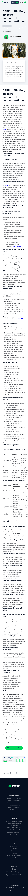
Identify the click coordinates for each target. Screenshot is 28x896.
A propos (14, 848)
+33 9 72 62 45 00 (16, 875)
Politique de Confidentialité (14, 890)
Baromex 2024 (14, 809)
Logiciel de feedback (14, 830)
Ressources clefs (14, 795)
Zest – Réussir (17, 246)
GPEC (14, 131)
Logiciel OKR (14, 834)
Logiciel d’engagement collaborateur (14, 824)
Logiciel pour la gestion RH (14, 821)
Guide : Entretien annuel (14, 803)
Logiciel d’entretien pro (14, 827)
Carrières (14, 851)
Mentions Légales (20, 888)
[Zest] (5, 2)
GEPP (20, 319)
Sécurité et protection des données (14, 856)
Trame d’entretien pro (14, 800)
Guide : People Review (14, 807)
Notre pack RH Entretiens (14, 798)
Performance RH (7, 26)
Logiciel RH (14, 818)
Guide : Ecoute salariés (14, 805)
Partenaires (14, 853)
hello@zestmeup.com (16, 872)
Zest (14, 843)
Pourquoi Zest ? (14, 846)
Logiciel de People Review (14, 832)
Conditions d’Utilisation (9, 888)
